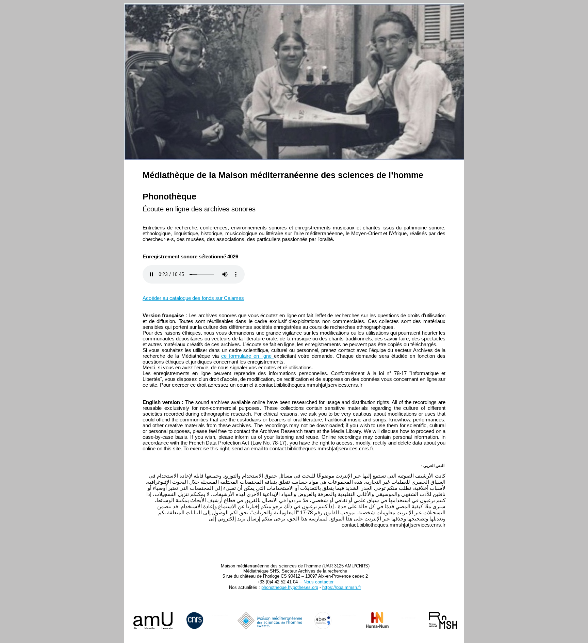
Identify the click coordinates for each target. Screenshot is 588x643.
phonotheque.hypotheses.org (289, 587)
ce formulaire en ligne (247, 356)
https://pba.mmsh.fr (341, 587)
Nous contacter (318, 581)
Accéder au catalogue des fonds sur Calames (193, 298)
